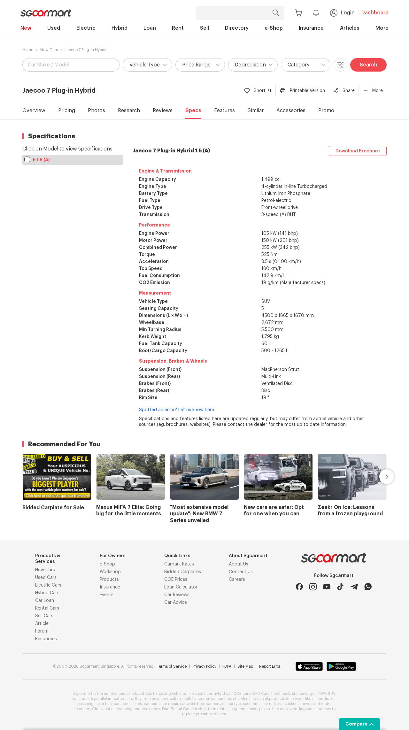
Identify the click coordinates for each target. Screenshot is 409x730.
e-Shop (274, 28)
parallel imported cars (113, 699)
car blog (125, 709)
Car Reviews (176, 595)
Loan (149, 28)
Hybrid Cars (47, 593)
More (382, 28)
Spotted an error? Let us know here (176, 410)
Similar (256, 110)
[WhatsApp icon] (368, 586)
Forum (42, 631)
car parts (151, 704)
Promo (326, 110)
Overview (33, 110)
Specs (193, 110)
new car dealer (165, 699)
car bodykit (216, 704)
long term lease (243, 709)
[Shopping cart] (298, 13)
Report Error (269, 666)
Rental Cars (47, 608)
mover (305, 704)
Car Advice (175, 602)
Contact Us (241, 572)
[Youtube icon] (326, 586)
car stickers (288, 704)
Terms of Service (172, 666)
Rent (178, 28)
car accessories (128, 704)
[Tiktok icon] (340, 586)
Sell (204, 28)
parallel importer (194, 699)
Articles (349, 28)
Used (53, 28)
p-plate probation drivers (204, 714)
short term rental (213, 709)
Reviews (163, 110)
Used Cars (46, 577)
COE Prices (175, 579)
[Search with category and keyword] (275, 13)
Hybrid (119, 28)
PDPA (226, 666)
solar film (104, 704)
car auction (221, 699)
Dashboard (375, 12)
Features (224, 110)
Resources (46, 639)
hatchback (280, 693)
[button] (147, 65)
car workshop (192, 704)
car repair (169, 704)
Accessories (290, 110)
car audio (320, 699)
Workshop (110, 572)
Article (42, 623)
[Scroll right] (379, 477)
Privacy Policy (204, 666)
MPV (322, 693)
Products (109, 579)
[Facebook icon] (299, 586)
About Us (238, 564)
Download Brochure (358, 151)
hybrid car (222, 693)
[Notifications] (316, 13)
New (25, 28)
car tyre (234, 704)
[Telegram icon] (354, 586)
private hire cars (273, 709)
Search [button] (368, 64)
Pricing (66, 110)
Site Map (245, 666)
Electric (86, 28)
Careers (237, 579)
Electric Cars (48, 585)
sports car (203, 693)
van (75, 699)
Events (106, 595)
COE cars (241, 693)
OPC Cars (260, 693)
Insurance (311, 28)
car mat (269, 704)
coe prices (151, 709)
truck (85, 699)
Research (129, 110)
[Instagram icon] (313, 586)
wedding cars (301, 709)
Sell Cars (44, 616)
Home (27, 50)
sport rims (251, 704)
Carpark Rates (179, 564)
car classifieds (139, 693)
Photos (96, 110)
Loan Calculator (180, 587)
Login (348, 12)
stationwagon (304, 693)
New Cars (49, 50)
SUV (331, 693)
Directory (237, 28)
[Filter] (340, 65)
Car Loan (44, 600)
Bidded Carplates (182, 572)
